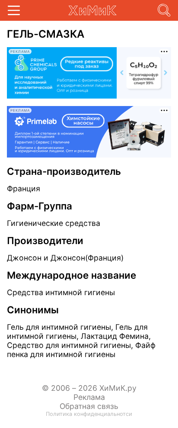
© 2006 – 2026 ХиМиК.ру (89, 388)
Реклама (89, 397)
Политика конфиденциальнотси (89, 414)
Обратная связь (89, 406)
